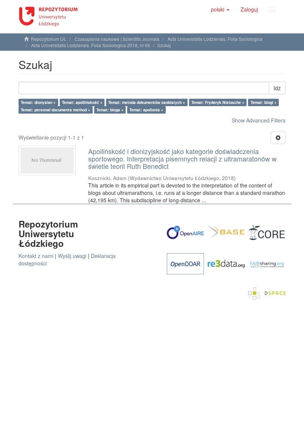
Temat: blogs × (109, 109)
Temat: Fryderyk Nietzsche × (217, 102)
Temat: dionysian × (38, 102)
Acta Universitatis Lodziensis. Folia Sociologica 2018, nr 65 (90, 45)
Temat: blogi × (264, 102)
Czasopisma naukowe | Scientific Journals (117, 39)
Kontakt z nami (36, 255)
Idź (277, 88)
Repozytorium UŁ (48, 39)
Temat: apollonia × (146, 109)
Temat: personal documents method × (55, 109)
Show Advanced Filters (258, 120)
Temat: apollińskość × (82, 102)
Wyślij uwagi (72, 255)
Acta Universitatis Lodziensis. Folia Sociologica (215, 39)
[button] (220, 9)
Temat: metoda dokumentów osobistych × (146, 102)
